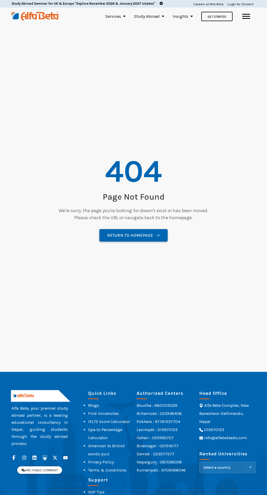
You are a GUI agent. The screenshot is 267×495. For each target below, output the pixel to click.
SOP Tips (96, 492)
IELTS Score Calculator (109, 421)
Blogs (93, 405)
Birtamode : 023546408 (159, 413)
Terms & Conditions (107, 470)
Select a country (216, 467)
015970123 (213, 429)
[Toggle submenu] (124, 16)
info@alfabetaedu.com (225, 437)
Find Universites (103, 413)
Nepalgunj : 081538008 (159, 462)
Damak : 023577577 (155, 453)
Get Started (217, 17)
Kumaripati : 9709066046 (161, 470)
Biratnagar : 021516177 (158, 445)
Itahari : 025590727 (155, 437)
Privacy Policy (101, 462)
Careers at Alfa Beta (208, 4)
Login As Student (240, 4)
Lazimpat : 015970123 (157, 429)
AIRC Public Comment (41, 470)
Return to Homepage (130, 235)
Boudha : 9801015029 (157, 405)
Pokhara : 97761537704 (158, 421)
